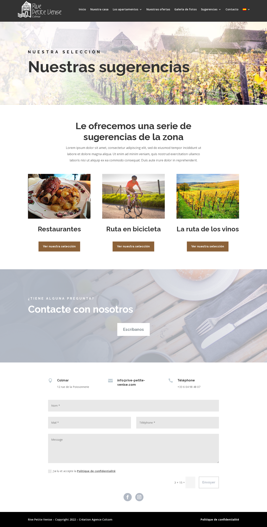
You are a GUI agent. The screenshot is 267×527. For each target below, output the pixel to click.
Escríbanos (133, 329)
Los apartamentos (125, 9)
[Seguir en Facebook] (128, 497)
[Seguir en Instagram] (139, 497)
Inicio (82, 9)
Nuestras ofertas (158, 9)
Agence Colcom (102, 519)
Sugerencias (209, 9)
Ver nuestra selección (59, 246)
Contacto (232, 9)
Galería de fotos (185, 9)
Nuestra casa (99, 9)
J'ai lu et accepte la (84, 471)
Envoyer (208, 482)
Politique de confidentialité (96, 471)
